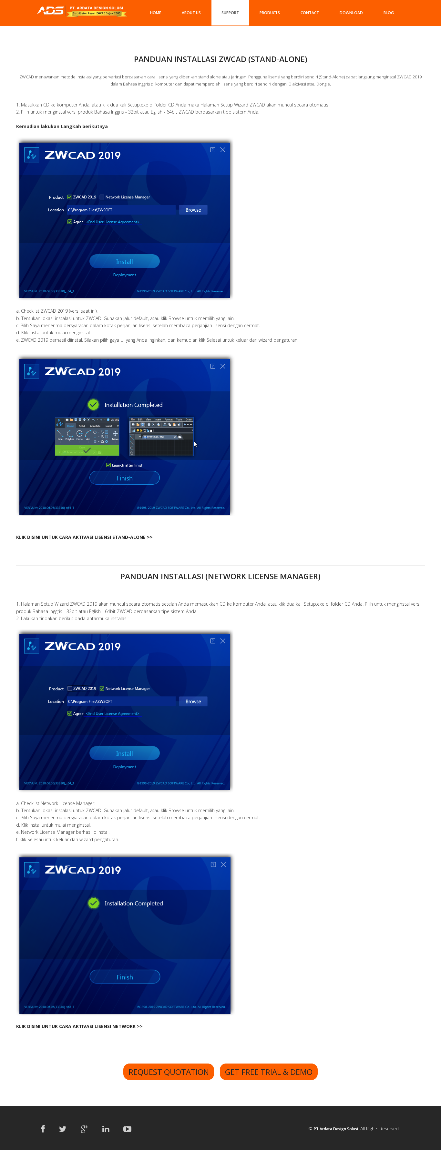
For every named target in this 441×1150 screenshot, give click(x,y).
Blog (389, 12)
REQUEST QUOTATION (168, 1071)
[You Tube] (127, 1128)
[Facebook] (43, 1128)
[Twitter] (63, 1128)
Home (155, 12)
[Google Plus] (84, 1128)
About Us (191, 12)
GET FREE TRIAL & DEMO (269, 1071)
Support (230, 12)
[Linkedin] (105, 1128)
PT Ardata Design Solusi (336, 1129)
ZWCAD (26, 77)
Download (351, 12)
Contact (310, 12)
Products (270, 12)
